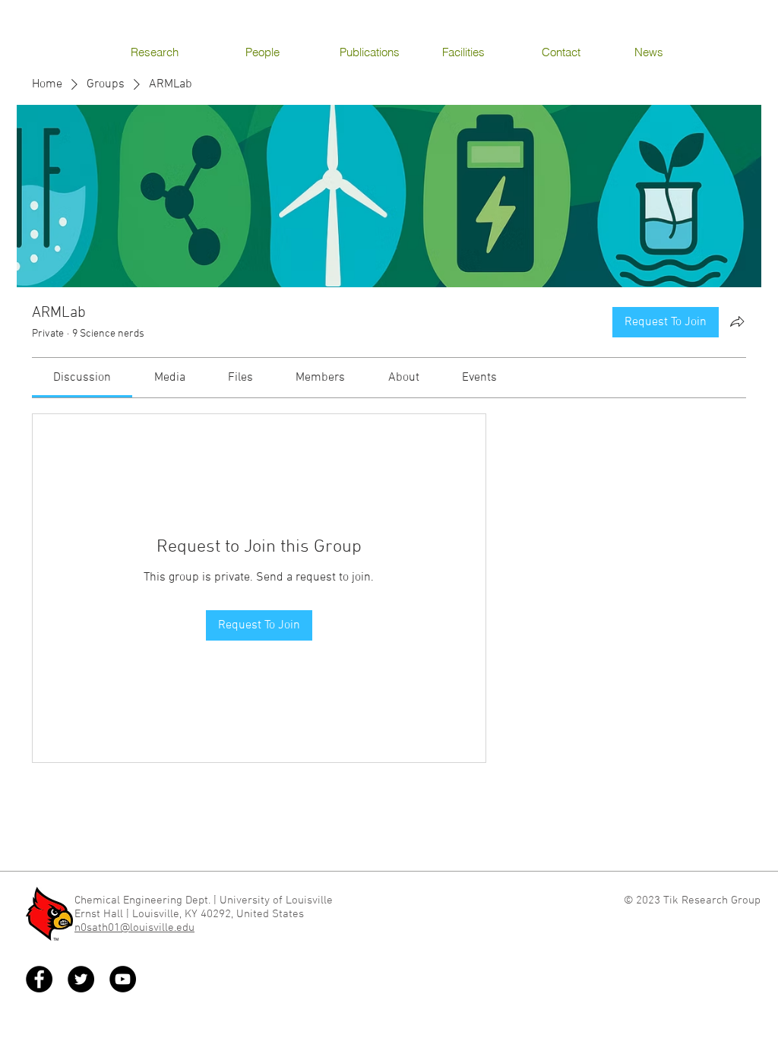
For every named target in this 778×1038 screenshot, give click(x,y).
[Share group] (737, 321)
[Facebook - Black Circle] (39, 979)
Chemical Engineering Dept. (142, 900)
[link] (82, 377)
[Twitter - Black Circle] (81, 979)
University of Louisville (278, 900)
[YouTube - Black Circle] (122, 979)
